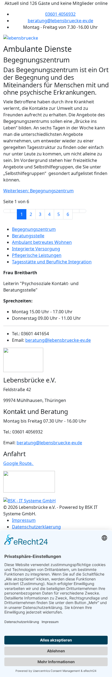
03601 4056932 (60, 14)
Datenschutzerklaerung (36, 527)
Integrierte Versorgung (36, 249)
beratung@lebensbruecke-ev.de (60, 21)
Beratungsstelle (28, 236)
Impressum (24, 520)
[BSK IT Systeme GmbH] (29, 500)
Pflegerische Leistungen (36, 255)
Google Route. (18, 463)
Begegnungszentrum (34, 229)
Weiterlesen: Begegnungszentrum (38, 191)
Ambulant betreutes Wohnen (42, 242)
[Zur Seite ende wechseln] (82, 211)
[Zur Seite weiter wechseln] (75, 211)
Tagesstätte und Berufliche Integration (52, 262)
